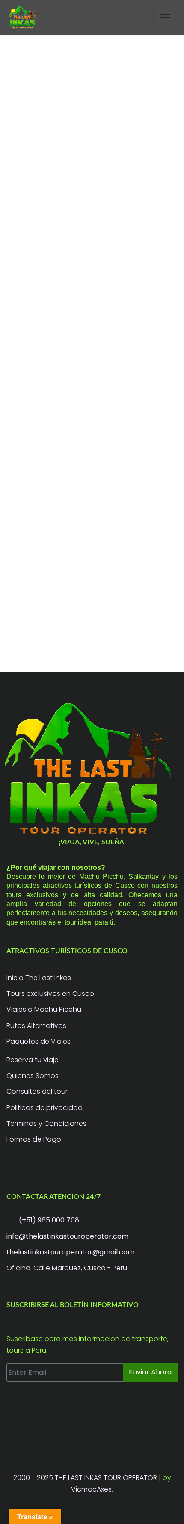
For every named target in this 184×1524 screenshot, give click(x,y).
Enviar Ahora (150, 1372)
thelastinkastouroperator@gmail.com (70, 1252)
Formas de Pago (33, 1139)
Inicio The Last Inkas (38, 978)
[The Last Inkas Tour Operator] (92, 768)
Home (15, 279)
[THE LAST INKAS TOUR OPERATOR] (24, 17)
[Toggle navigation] (165, 17)
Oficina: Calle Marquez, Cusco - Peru (66, 1268)
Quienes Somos (32, 1076)
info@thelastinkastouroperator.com (67, 1236)
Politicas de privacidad (44, 1108)
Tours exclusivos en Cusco (50, 993)
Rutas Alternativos (36, 1026)
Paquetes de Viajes (38, 1041)
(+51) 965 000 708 (48, 1220)
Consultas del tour (37, 1091)
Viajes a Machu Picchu (43, 1009)
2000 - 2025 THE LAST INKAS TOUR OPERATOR (86, 1478)
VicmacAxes (91, 1489)
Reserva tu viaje (32, 1060)
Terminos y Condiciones (46, 1123)
